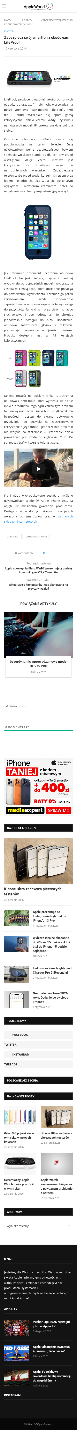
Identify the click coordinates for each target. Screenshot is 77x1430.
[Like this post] (47, 553)
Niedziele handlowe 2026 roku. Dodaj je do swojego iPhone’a (50, 997)
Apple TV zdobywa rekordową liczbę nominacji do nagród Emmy (52, 1376)
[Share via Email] (62, 553)
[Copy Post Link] (57, 553)
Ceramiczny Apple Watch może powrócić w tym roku (19, 1184)
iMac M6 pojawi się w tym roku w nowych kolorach (19, 1137)
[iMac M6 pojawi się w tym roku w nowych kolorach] (20, 1117)
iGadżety (27, 20)
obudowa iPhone (36, 536)
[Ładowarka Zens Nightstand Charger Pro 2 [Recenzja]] (16, 974)
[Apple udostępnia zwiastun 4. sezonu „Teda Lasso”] (16, 1353)
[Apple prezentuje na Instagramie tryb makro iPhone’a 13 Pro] (16, 918)
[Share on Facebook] (51, 553)
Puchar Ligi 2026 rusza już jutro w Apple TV (51, 1324)
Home (8, 20)
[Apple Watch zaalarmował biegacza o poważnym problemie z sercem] (57, 1164)
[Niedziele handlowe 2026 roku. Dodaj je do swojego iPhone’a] (16, 999)
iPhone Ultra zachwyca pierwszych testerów (32, 891)
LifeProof (13, 536)
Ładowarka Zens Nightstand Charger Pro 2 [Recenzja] (52, 970)
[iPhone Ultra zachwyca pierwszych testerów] (38, 861)
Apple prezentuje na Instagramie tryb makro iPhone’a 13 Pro (49, 916)
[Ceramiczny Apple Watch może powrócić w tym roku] (20, 1164)
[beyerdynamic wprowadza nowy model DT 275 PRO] (38, 635)
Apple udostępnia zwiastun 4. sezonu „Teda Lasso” (51, 1349)
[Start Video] (38, 469)
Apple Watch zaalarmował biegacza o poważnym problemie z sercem (56, 1186)
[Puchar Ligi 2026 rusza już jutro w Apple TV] (16, 1328)
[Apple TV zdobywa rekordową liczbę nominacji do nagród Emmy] (16, 1378)
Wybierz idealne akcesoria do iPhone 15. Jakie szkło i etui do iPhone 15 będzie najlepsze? (51, 944)
